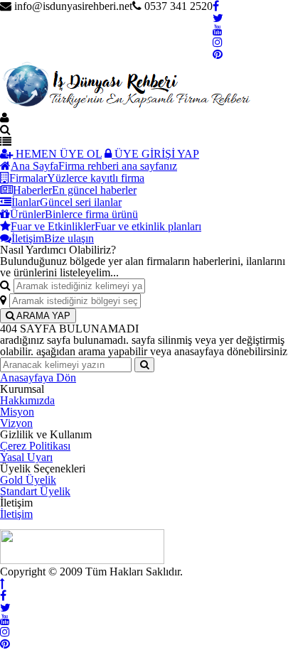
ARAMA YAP (42, 315)
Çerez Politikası (35, 446)
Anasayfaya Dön (38, 378)
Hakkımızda (27, 400)
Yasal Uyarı (26, 457)
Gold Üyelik (28, 480)
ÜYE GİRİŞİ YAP (155, 154)
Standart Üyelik (35, 491)
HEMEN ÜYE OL (57, 154)
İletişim (16, 514)
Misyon (17, 412)
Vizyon (16, 423)
